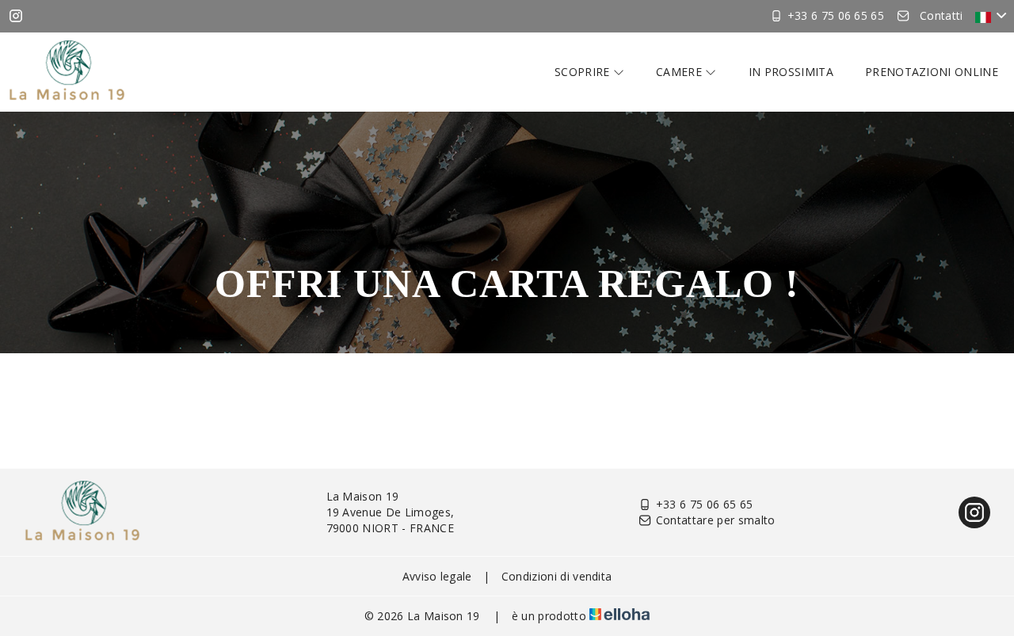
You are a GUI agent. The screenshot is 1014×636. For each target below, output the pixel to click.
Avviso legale (437, 576)
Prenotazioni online (931, 71)
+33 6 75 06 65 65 (704, 504)
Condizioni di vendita (556, 576)
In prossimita (791, 71)
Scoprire (584, 71)
